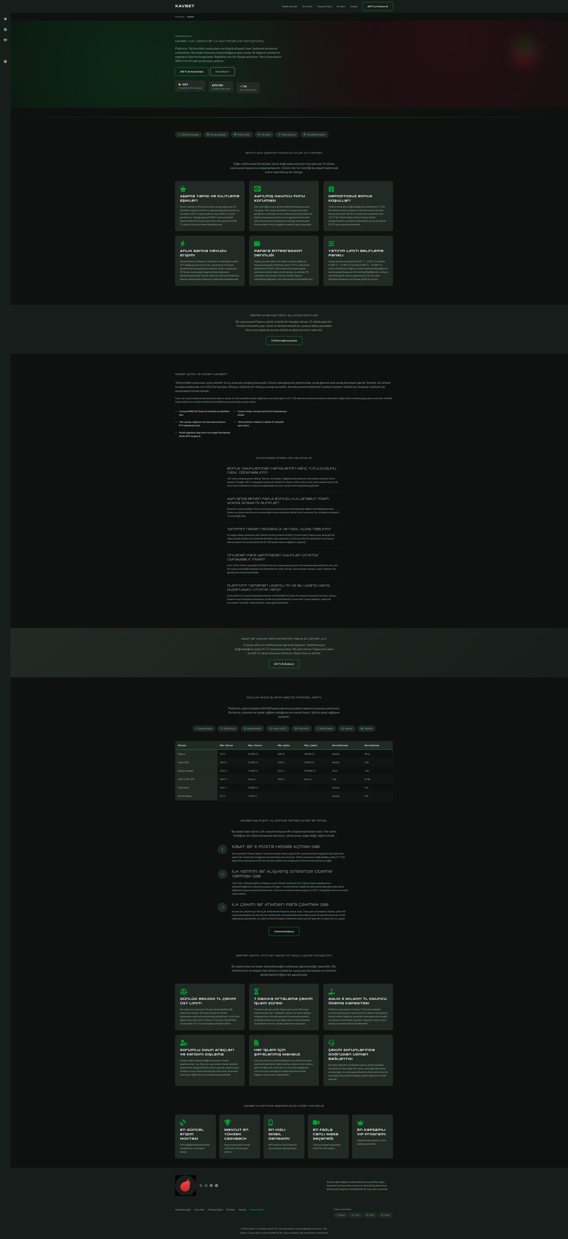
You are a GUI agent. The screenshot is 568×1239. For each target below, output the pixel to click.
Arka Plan (307, 6)
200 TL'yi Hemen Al (377, 6)
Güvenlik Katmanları (316, 134)
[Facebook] (211, 1185)
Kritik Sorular (243, 134)
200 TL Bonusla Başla (191, 71)
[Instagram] (206, 1185)
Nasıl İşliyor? (223, 71)
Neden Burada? (290, 6)
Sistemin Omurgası (190, 134)
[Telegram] (216, 1185)
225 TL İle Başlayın (284, 663)
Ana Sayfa (179, 16)
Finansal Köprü (324, 6)
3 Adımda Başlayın (284, 931)
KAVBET (184, 6)
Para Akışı (265, 134)
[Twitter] (200, 1185)
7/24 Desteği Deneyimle (284, 340)
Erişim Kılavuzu (289, 134)
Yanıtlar (354, 6)
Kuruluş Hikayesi (218, 134)
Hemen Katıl (256, 1209)
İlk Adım (341, 6)
